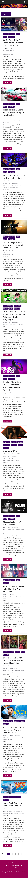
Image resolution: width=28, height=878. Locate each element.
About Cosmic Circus (14, 863)
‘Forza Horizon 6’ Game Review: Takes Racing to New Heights (13, 112)
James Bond (16, 252)
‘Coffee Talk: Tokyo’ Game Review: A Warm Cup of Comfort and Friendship (13, 44)
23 (17, 854)
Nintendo (22, 53)
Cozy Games (13, 53)
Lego (21, 185)
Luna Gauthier (14, 668)
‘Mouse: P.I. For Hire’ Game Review (12, 523)
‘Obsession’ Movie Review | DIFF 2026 (11, 452)
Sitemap (23, 868)
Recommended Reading (18, 324)
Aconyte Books (7, 670)
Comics (10, 324)
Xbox (12, 54)
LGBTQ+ (18, 53)
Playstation (5, 54)
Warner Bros (21, 813)
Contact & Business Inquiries (14, 865)
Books (12, 651)
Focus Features (6, 460)
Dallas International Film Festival (16, 458)
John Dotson (14, 456)
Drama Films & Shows (9, 737)
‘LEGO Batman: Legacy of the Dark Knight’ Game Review (14, 178)
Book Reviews (6, 651)
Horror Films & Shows (14, 460)
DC (15, 185)
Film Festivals (20, 442)
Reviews (5, 36)
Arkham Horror (14, 670)
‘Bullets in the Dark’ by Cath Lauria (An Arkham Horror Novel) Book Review (13, 661)
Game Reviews (12, 34)
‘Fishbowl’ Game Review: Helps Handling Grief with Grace (13, 589)
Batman (13, 185)
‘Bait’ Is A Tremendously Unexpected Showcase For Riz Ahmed (13, 730)
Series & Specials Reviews (19, 721)
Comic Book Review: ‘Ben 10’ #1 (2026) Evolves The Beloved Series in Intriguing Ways (14, 315)
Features (5, 34)
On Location (14, 445)
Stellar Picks (11, 36)
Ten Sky (13, 50)
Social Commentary (7, 739)
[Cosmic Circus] (14, 5)
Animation (6, 324)
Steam (9, 54)
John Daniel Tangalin (17, 811)
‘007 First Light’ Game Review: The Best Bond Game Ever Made (13, 245)
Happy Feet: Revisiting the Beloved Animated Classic (13, 805)
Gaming (18, 34)
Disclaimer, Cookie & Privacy (11, 868)
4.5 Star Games (7, 120)
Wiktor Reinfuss (14, 118)
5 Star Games (7, 53)
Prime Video (22, 737)
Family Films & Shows (13, 813)
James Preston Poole (15, 735)
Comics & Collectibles (8, 305)
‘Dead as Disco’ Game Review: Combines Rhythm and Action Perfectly (12, 386)
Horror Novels (21, 670)
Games (12, 120)
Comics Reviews (18, 305)
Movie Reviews (6, 445)
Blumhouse (6, 458)
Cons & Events (6, 442)
